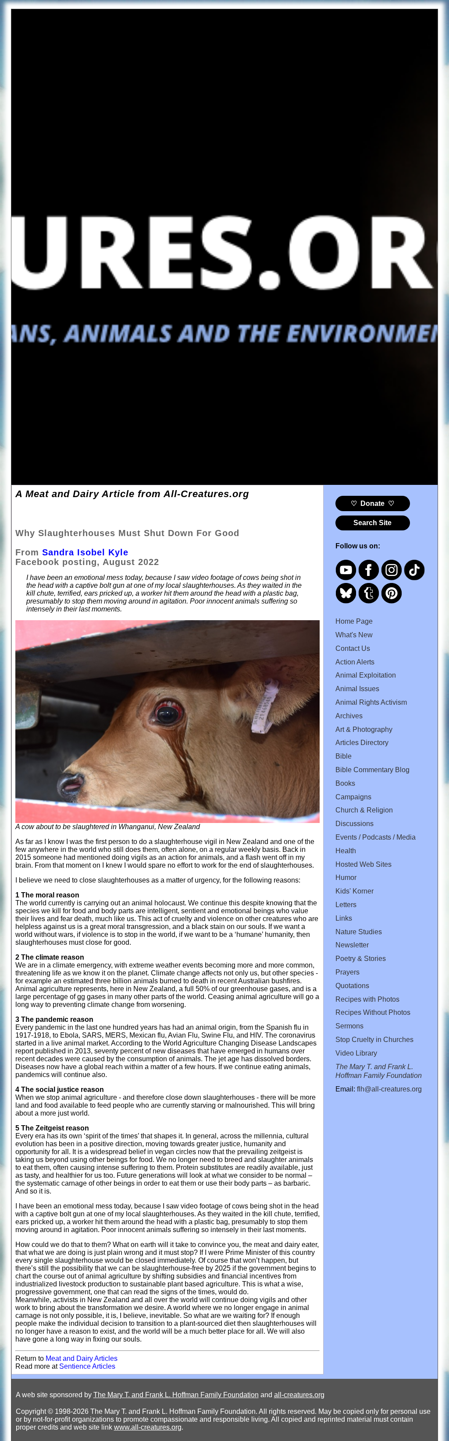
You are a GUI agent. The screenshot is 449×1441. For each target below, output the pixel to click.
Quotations (352, 985)
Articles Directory (361, 742)
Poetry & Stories (360, 958)
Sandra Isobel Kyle (85, 552)
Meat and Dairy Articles (82, 1358)
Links (343, 918)
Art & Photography (363, 729)
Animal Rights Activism (371, 702)
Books (345, 783)
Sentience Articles (87, 1366)
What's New (354, 635)
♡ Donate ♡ (372, 503)
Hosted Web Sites (363, 864)
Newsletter (352, 945)
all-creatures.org (299, 1395)
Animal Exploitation (365, 675)
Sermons (349, 1026)
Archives (349, 716)
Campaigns (353, 797)
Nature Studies (358, 932)
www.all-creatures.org (148, 1427)
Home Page (354, 621)
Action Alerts (354, 662)
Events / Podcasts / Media (375, 837)
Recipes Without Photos (372, 1012)
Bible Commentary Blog (372, 769)
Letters (345, 904)
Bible (343, 756)
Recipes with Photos (367, 999)
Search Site (372, 522)
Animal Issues (357, 688)
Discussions (354, 823)
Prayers (347, 972)
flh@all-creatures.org (389, 1089)
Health (345, 851)
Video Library (356, 1053)
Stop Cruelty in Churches (374, 1039)
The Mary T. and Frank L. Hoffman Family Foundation (176, 1395)
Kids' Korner (354, 891)
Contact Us (352, 648)
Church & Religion (364, 810)
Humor (345, 877)
